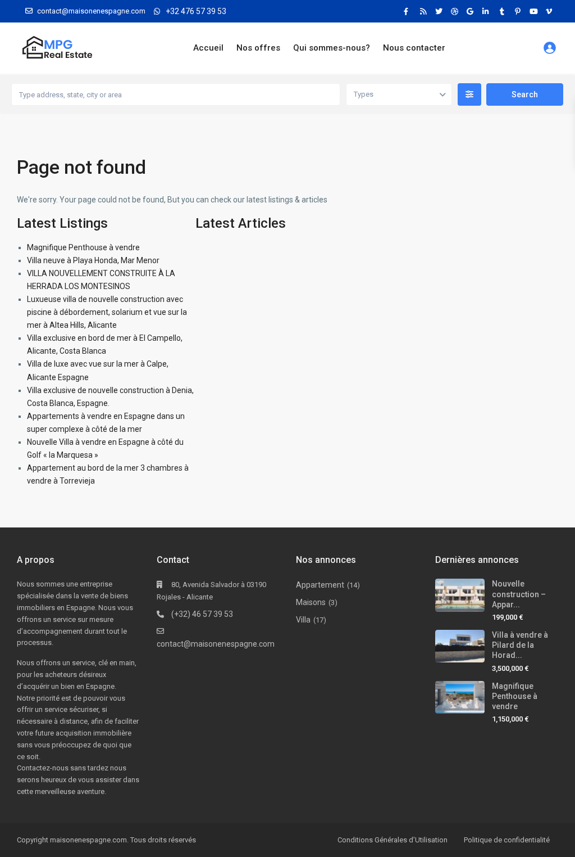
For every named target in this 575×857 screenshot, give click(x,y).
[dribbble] (456, 11)
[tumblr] (503, 11)
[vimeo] (550, 11)
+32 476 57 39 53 (196, 11)
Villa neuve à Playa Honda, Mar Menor (93, 260)
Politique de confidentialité (507, 840)
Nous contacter (414, 48)
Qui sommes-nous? (331, 48)
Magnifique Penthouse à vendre (83, 247)
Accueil (208, 48)
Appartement (320, 584)
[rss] (424, 11)
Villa (303, 619)
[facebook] (409, 11)
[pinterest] (519, 11)
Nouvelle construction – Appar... (519, 593)
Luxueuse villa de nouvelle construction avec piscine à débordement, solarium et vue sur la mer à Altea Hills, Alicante (107, 312)
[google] (472, 11)
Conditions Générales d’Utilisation (392, 840)
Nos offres (258, 48)
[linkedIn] (487, 11)
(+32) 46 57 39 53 (202, 614)
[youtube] (534, 11)
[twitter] (440, 11)
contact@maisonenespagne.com (216, 643)
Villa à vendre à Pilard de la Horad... (520, 645)
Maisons (311, 602)
